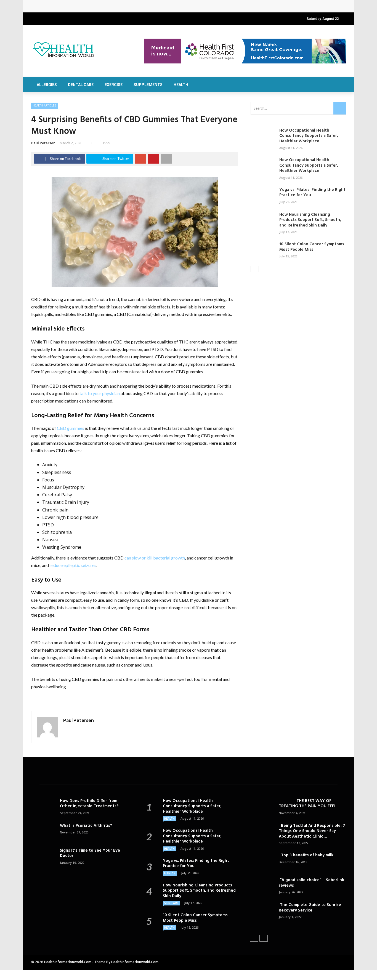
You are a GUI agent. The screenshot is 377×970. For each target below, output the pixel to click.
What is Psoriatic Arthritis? (86, 825)
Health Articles (44, 105)
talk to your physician (99, 393)
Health (181, 84)
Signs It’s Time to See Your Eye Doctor (90, 853)
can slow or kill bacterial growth (154, 557)
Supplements (148, 84)
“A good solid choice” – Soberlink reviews (311, 883)
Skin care (171, 903)
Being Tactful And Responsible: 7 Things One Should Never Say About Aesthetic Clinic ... (312, 831)
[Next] (264, 269)
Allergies (47, 84)
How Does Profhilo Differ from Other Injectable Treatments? (89, 804)
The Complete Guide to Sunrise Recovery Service (310, 908)
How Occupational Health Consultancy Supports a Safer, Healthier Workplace (111, 6)
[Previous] (255, 269)
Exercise (114, 84)
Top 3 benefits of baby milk (306, 855)
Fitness (169, 873)
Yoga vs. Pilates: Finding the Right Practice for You (312, 192)
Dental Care (81, 84)
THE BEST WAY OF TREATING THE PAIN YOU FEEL (307, 804)
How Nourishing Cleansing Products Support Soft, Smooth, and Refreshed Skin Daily (310, 220)
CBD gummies (70, 428)
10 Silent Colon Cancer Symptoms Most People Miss (311, 247)
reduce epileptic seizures (73, 565)
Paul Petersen (43, 142)
